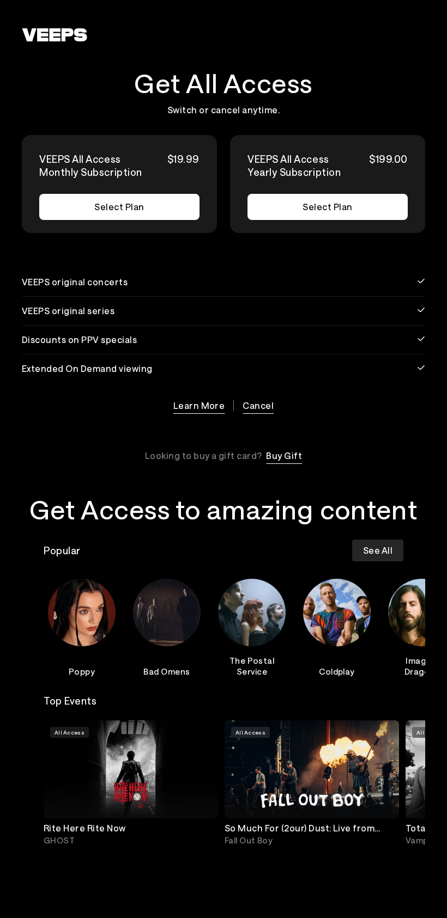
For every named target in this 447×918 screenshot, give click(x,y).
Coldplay (337, 671)
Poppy (82, 671)
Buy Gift (284, 455)
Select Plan (119, 206)
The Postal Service (252, 666)
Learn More (199, 405)
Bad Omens (166, 671)
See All (377, 550)
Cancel (258, 405)
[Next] (390, 626)
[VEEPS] (54, 34)
